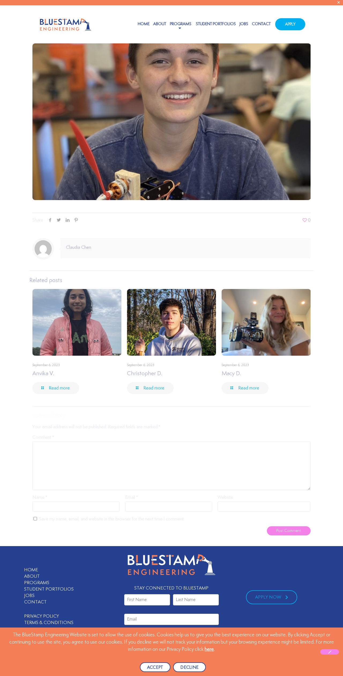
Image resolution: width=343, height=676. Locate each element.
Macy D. (231, 374)
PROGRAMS (36, 582)
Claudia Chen (78, 247)
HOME (31, 570)
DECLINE (189, 667)
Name (39, 497)
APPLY (290, 24)
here (209, 649)
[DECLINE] (329, 652)
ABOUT (32, 576)
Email (131, 497)
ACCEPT (155, 667)
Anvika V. (43, 374)
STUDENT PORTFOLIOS (49, 589)
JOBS (29, 595)
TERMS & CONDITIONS (49, 622)
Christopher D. (144, 374)
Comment (43, 437)
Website (225, 497)
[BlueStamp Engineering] (65, 24)
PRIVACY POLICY (41, 616)
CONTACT (35, 602)
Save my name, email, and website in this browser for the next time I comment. (111, 519)
